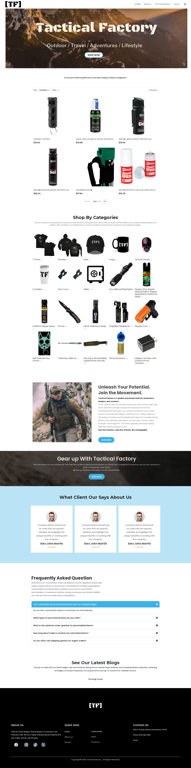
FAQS (177, 4)
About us (69, 737)
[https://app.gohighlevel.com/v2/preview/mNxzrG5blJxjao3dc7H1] (13, 4)
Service (68, 742)
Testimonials (96, 731)
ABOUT (148, 4)
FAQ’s (93, 737)
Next (105, 201)
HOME (138, 4)
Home (67, 731)
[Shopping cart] (185, 4)
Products (95, 742)
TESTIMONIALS (163, 4)
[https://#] (95, 705)
